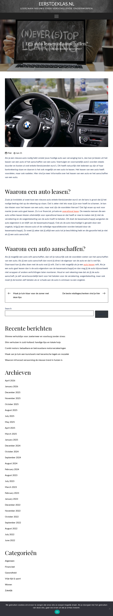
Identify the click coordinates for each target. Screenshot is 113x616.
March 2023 (11, 487)
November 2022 (13, 511)
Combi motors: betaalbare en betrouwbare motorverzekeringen (35, 348)
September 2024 (13, 457)
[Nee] (109, 608)
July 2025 (9, 416)
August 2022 (11, 528)
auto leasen (89, 264)
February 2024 (12, 469)
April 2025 (10, 428)
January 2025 (11, 440)
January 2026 (11, 386)
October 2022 (12, 517)
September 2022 (13, 523)
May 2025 (10, 422)
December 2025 (12, 392)
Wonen (8, 585)
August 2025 (11, 410)
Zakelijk (8, 590)
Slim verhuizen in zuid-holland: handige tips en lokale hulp (33, 342)
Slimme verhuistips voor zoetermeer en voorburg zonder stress (35, 336)
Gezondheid (11, 573)
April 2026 (10, 381)
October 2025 (12, 404)
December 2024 (12, 446)
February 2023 (12, 493)
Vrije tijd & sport (13, 579)
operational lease (70, 211)
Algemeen (9, 561)
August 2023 (11, 475)
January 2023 (11, 499)
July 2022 (9, 534)
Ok (57, 612)
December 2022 (12, 505)
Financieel (10, 567)
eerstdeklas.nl (56, 4)
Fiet (10, 153)
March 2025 (11, 434)
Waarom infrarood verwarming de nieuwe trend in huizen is (33, 360)
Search (8, 309)
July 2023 (9, 481)
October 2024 (12, 452)
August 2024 (11, 463)
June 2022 (10, 540)
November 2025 (13, 398)
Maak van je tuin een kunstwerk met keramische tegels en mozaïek (37, 354)
